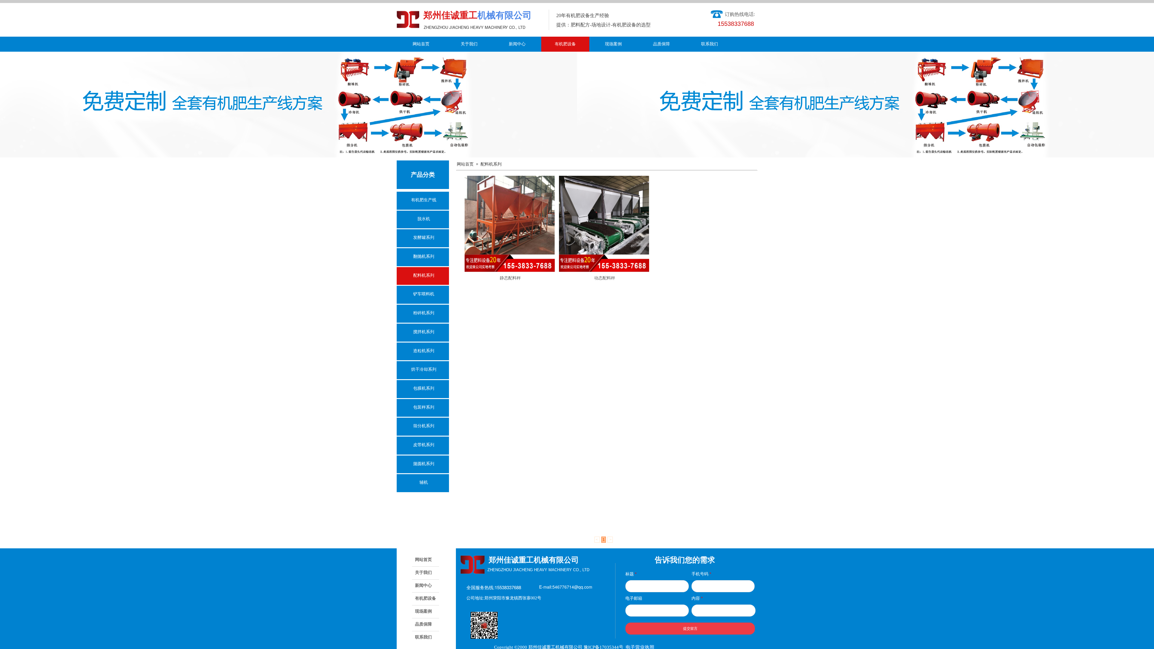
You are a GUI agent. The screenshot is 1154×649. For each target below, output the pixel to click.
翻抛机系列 (423, 256)
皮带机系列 (423, 445)
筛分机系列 (423, 426)
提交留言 (690, 628)
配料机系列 (491, 164)
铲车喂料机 (423, 294)
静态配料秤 (510, 278)
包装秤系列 (423, 407)
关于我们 (469, 44)
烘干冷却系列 (423, 369)
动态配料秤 (604, 278)
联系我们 (709, 44)
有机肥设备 (565, 44)
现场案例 (613, 44)
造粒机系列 (423, 351)
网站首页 (421, 44)
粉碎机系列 (423, 313)
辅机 (424, 482)
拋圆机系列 (423, 464)
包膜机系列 (423, 388)
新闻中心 (517, 44)
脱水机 (423, 219)
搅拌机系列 (423, 332)
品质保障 (661, 44)
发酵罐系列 (423, 237)
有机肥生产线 (423, 200)
